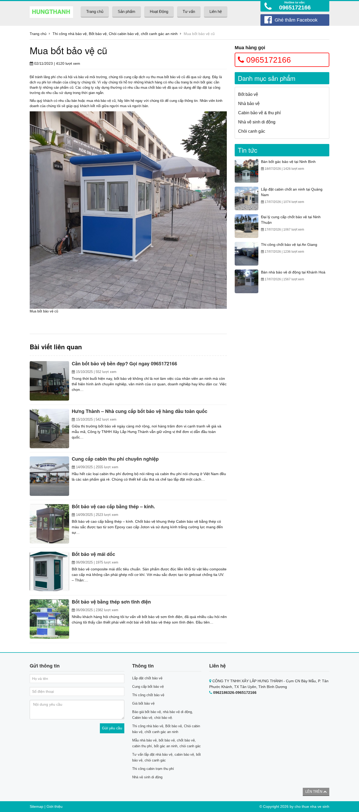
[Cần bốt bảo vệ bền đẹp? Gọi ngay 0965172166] (49, 381)
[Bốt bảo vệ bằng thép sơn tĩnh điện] (49, 619)
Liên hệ (215, 11)
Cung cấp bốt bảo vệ (148, 687)
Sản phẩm (126, 11)
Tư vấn (189, 11)
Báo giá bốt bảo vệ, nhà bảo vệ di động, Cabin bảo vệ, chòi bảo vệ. (162, 715)
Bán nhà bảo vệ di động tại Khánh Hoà (293, 272)
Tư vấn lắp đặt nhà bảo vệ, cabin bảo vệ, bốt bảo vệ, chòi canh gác (166, 757)
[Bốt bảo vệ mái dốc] (49, 571)
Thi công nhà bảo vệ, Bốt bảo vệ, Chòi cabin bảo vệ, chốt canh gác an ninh (166, 729)
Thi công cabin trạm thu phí (153, 769)
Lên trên (314, 792)
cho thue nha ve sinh (312, 806)
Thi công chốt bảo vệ (148, 695)
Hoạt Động (159, 11)
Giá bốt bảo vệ (143, 703)
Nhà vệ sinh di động (256, 122)
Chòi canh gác (251, 131)
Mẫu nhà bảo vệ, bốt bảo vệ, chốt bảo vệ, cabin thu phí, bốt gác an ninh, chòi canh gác (166, 743)
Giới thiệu (55, 806)
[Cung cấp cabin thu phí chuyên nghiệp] (49, 476)
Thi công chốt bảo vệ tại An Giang (289, 244)
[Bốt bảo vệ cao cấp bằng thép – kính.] (49, 524)
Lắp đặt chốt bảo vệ (147, 678)
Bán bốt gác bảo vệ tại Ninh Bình (288, 162)
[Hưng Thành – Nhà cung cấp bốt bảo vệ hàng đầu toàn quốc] (49, 428)
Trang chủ (94, 11)
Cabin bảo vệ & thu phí (259, 113)
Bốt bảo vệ (248, 94)
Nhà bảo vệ (249, 103)
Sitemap (36, 806)
